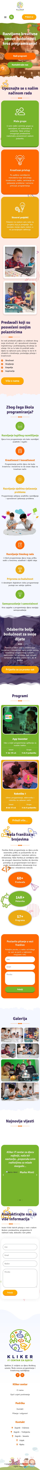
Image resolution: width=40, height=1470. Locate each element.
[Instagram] (22, 1375)
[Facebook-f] (18, 1375)
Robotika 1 (20, 793)
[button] (5, 17)
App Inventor (20, 738)
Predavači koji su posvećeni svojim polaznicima (16, 327)
